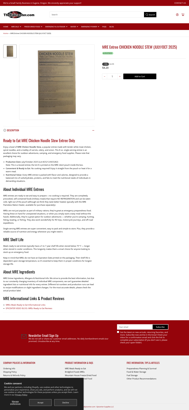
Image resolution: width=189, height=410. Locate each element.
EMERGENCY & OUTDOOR (55, 26)
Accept (40, 402)
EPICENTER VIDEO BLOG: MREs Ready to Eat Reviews (29, 308)
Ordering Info (9, 368)
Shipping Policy (10, 372)
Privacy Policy (21, 394)
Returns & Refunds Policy (14, 375)
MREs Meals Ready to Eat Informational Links (25, 305)
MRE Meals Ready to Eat (75, 368)
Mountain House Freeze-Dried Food (80, 375)
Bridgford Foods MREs (75, 372)
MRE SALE (15, 26)
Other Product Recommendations (141, 378)
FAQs (104, 26)
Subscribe (160, 327)
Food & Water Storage (136, 372)
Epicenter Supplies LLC (105, 406)
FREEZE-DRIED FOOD (32, 26)
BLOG (111, 26)
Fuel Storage (132, 375)
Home (5, 26)
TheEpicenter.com (88, 406)
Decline (65, 402)
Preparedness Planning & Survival (141, 368)
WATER (73, 26)
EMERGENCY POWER (89, 26)
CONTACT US (180, 3)
